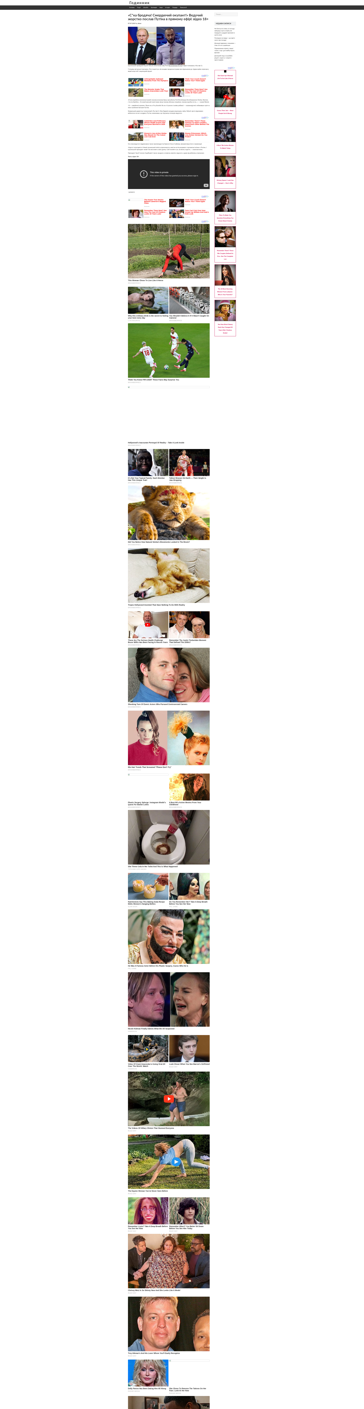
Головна (131, 7)
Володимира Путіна (175, 65)
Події (139, 7)
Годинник (139, 3)
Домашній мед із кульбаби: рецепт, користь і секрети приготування (223, 58)
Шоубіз (145, 7)
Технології (183, 7)
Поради (174, 7)
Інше (161, 7)
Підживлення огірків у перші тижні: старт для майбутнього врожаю (224, 50)
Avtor (139, 23)
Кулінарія (154, 7)
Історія (167, 7)
